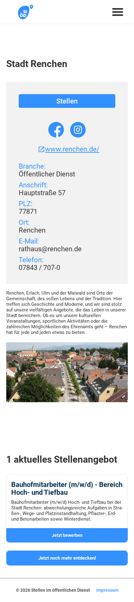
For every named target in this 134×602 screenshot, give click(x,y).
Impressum (107, 590)
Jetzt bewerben (67, 535)
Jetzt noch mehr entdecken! (67, 558)
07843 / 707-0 (39, 268)
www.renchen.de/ (72, 149)
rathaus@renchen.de (50, 249)
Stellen (67, 101)
